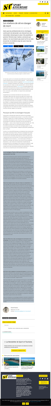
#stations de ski (12, 318)
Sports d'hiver (10, 20)
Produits (21, 13)
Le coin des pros (33, 13)
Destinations (9, 13)
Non (27, 403)
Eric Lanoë (20, 86)
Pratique (26, 13)
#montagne (5, 318)
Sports (15, 13)
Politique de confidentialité (35, 401)
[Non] (49, 402)
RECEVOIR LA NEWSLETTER (18, 350)
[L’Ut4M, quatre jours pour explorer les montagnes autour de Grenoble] (40, 58)
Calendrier (17, 15)
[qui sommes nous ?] (20, 396)
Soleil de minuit (44, 24)
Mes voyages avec (10, 15)
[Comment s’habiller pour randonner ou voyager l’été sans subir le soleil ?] (40, 46)
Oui (23, 403)
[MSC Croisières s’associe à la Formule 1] (10, 358)
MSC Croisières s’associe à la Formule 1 (10, 367)
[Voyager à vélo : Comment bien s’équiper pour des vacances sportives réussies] (40, 34)
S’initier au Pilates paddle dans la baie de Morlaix (26, 367)
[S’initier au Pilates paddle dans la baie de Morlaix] (27, 358)
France (5, 20)
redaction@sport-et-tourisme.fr (43, 388)
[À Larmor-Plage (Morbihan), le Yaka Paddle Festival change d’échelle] (40, 70)
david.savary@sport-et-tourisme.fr (23, 311)
